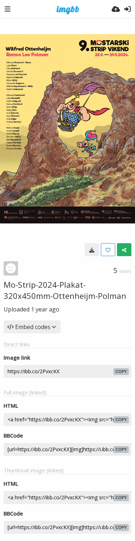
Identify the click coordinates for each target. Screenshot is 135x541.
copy (121, 371)
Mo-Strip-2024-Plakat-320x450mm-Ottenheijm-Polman (65, 290)
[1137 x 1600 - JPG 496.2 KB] (92, 249)
